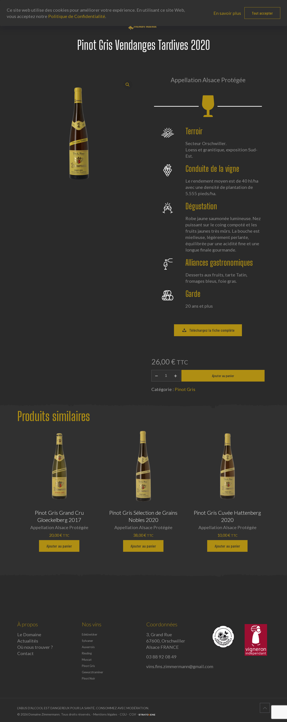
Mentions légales (105, 714)
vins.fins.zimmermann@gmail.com (179, 666)
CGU (123, 714)
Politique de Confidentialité (76, 16)
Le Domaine (29, 634)
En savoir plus (227, 13)
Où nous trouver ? (35, 647)
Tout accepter (262, 13)
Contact (25, 653)
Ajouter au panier (223, 375)
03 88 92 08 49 (161, 656)
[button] (127, 84)
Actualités (27, 640)
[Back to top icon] (265, 708)
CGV (132, 714)
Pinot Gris (185, 389)
